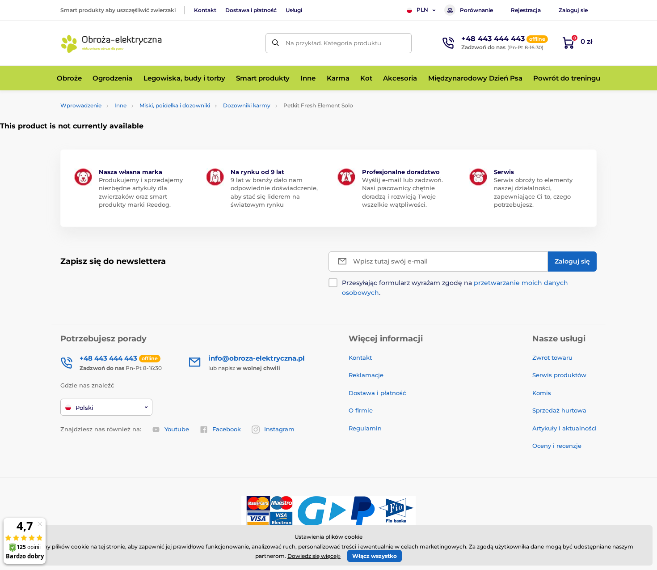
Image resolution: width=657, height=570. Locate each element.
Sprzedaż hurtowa (559, 410)
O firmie (361, 410)
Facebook (226, 429)
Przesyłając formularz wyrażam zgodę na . (455, 288)
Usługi (294, 10)
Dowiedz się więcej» (314, 556)
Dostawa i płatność (251, 10)
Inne (120, 105)
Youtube (176, 429)
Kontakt (205, 10)
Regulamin (365, 428)
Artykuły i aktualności (564, 428)
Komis (541, 392)
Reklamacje (366, 375)
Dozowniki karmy (246, 105)
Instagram (279, 429)
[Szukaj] (275, 43)
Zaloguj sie (573, 10)
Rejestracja (526, 10)
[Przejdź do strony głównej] (111, 43)
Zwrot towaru (552, 357)
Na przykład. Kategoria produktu (333, 43)
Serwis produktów (559, 375)
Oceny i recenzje (556, 445)
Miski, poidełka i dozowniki (174, 105)
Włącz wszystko (374, 556)
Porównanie (476, 10)
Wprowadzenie (80, 105)
